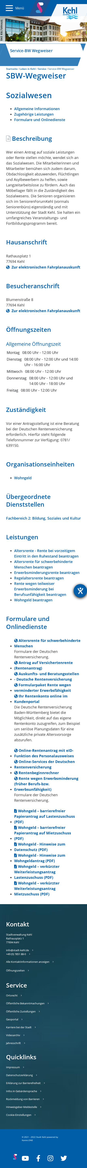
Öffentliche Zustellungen (21, 1011)
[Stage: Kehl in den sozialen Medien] (40, 7)
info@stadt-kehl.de (17, 950)
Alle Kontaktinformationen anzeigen (27, 962)
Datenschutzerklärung (19, 1075)
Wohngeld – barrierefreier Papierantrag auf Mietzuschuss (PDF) (42, 833)
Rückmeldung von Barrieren (23, 1099)
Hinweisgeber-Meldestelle (21, 1107)
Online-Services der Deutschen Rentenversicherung (44, 764)
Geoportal (12, 1019)
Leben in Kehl (28, 69)
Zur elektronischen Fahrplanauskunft (45, 267)
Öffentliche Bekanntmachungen (25, 1003)
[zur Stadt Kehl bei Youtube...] (25, 1158)
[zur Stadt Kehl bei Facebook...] (38, 1158)
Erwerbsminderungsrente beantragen (47, 572)
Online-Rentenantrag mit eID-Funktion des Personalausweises (44, 753)
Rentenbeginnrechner (39, 772)
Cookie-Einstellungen (18, 1115)
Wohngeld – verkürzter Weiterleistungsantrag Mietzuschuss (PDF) (36, 888)
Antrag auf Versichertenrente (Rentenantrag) (43, 665)
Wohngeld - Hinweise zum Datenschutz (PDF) (39, 847)
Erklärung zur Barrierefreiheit (23, 1083)
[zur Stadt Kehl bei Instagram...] (50, 1158)
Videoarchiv (13, 1035)
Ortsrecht (12, 995)
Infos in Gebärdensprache (21, 1091)
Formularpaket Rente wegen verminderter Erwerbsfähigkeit (42, 687)
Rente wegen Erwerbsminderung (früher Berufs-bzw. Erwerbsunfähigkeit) (46, 784)
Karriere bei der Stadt (19, 1027)
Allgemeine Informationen (37, 108)
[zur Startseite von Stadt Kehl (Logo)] (74, 13)
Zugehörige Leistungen (34, 114)
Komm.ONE (27, 1140)
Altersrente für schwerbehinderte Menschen (47, 643)
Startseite (12, 69)
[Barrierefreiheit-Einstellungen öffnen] (80, 590)
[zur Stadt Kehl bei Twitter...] (63, 1158)
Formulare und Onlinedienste (39, 119)
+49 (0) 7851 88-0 (16, 954)
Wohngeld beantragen (33, 599)
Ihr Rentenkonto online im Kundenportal (41, 699)
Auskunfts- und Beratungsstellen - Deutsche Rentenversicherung (46, 676)
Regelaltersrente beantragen (39, 578)
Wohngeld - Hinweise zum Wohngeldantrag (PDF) (39, 858)
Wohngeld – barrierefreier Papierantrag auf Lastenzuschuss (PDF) (44, 816)
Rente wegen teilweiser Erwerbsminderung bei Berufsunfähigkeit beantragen (40, 589)
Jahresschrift (13, 1043)
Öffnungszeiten (15, 970)
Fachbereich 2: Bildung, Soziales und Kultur (43, 518)
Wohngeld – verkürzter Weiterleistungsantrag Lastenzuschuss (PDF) (36, 872)
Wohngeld (23, 477)
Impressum (13, 1067)
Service (42, 69)
